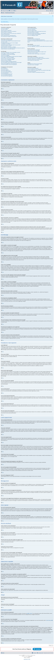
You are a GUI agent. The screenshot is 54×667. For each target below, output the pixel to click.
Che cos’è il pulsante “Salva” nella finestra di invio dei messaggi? (11, 62)
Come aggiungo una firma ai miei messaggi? (8, 54)
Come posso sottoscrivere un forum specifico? (35, 59)
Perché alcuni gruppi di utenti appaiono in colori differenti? (37, 33)
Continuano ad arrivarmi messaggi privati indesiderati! (36, 39)
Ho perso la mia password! (5, 34)
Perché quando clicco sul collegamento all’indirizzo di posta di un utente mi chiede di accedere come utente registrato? (13, 48)
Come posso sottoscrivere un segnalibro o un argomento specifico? (38, 58)
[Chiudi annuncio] (52, 15)
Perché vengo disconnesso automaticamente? (8, 35)
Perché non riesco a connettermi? (6, 32)
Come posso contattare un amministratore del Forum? (36, 72)
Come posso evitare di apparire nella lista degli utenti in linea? (10, 40)
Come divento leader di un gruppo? (33, 32)
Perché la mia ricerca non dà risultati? (34, 50)
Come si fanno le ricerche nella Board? (34, 49)
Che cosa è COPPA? (4, 29)
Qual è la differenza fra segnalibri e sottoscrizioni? (35, 57)
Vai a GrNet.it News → (5, 21)
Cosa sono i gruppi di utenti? (32, 30)
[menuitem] (11, 11)
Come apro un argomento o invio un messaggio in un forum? (10, 52)
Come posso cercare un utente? (33, 52)
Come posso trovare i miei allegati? (33, 64)
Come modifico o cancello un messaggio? (7, 53)
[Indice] (27, 5)
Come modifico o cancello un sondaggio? (7, 57)
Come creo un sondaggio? (5, 55)
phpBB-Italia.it (30, 656)
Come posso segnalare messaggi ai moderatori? (8, 61)
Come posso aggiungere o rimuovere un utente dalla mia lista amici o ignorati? (40, 46)
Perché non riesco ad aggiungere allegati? (7, 59)
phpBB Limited (29, 613)
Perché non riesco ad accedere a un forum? (8, 58)
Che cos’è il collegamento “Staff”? (33, 35)
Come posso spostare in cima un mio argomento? (9, 64)
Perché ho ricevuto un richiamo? (6, 60)
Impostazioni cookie (27, 659)
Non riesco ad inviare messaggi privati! (34, 38)
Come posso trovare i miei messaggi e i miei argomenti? (36, 53)
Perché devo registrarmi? (5, 28)
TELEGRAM (37, 649)
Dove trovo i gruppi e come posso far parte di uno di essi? (37, 31)
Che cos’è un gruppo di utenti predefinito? (34, 34)
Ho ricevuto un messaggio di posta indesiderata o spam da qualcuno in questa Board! (40, 41)
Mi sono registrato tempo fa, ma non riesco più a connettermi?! (11, 33)
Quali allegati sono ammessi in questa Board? (35, 63)
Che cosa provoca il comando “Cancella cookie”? (9, 36)
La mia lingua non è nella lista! (5, 43)
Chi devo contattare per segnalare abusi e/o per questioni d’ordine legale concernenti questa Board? (39, 71)
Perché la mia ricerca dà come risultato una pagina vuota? (37, 51)
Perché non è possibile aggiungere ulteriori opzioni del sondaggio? (11, 56)
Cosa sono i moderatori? (31, 29)
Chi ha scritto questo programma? (33, 68)
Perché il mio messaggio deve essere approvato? (9, 63)
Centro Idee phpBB (49, 620)
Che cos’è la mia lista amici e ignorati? (34, 45)
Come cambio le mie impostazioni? (6, 39)
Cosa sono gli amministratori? (32, 28)
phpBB (23, 655)
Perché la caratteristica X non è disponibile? (34, 69)
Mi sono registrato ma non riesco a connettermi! (8, 31)
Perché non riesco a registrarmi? (6, 30)
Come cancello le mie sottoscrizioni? (33, 60)
